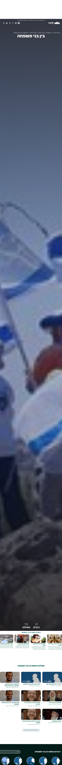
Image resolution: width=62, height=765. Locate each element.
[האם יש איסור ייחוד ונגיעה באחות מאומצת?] (10, 699)
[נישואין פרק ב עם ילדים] (52, 698)
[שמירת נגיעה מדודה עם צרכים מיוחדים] (31, 699)
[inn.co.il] (19, 23)
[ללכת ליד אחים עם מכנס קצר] (52, 680)
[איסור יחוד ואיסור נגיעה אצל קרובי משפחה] (31, 718)
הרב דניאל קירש (15, 687)
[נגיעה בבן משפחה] (52, 717)
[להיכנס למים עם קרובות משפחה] (31, 680)
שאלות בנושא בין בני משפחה (31, 666)
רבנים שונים (59, 686)
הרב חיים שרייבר (36, 706)
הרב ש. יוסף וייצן (58, 704)
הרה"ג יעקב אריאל (57, 722)
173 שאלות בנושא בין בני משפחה (31, 730)
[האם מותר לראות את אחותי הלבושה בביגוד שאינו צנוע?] (10, 681)
